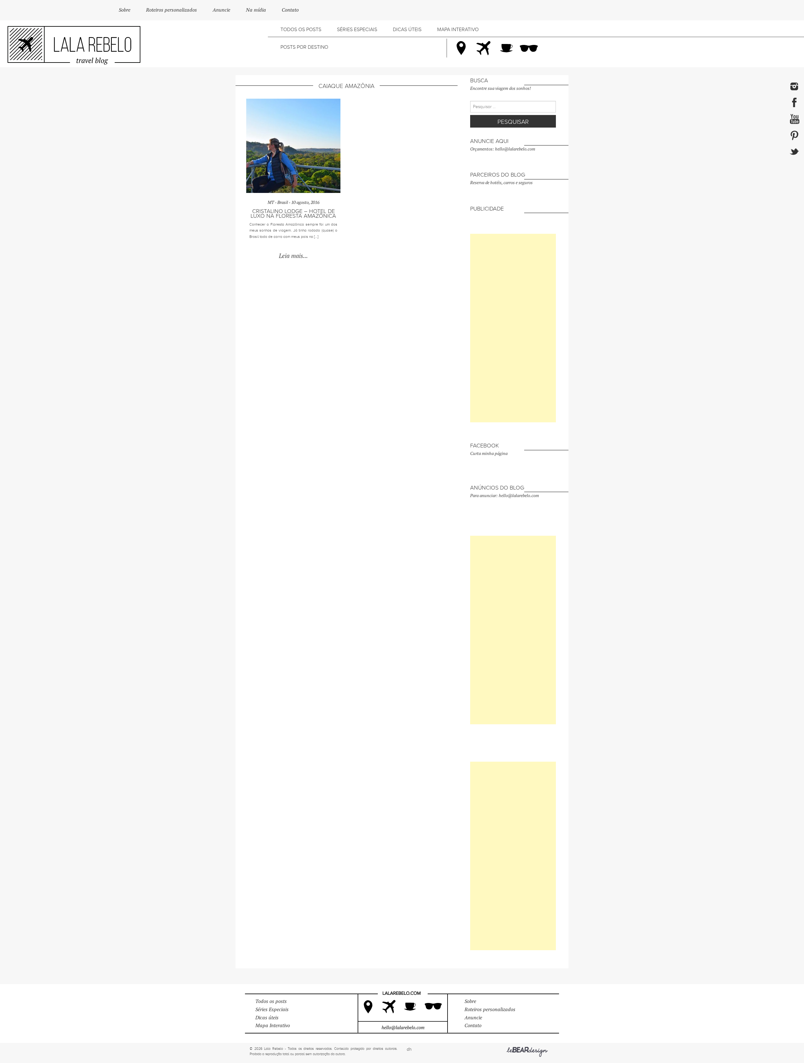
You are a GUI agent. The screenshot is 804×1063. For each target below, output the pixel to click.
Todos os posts (300, 29)
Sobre (124, 10)
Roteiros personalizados (171, 10)
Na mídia (256, 10)
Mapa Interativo (458, 29)
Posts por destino (304, 47)
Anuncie (221, 10)
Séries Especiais (357, 29)
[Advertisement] (513, 328)
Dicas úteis (407, 29)
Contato (290, 10)
